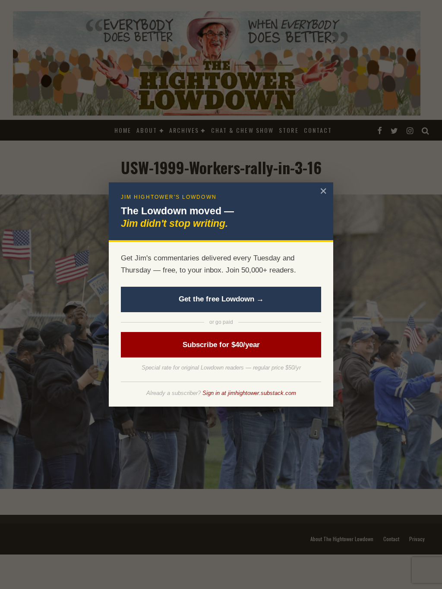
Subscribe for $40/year (221, 345)
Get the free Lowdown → (221, 299)
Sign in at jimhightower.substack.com (249, 393)
